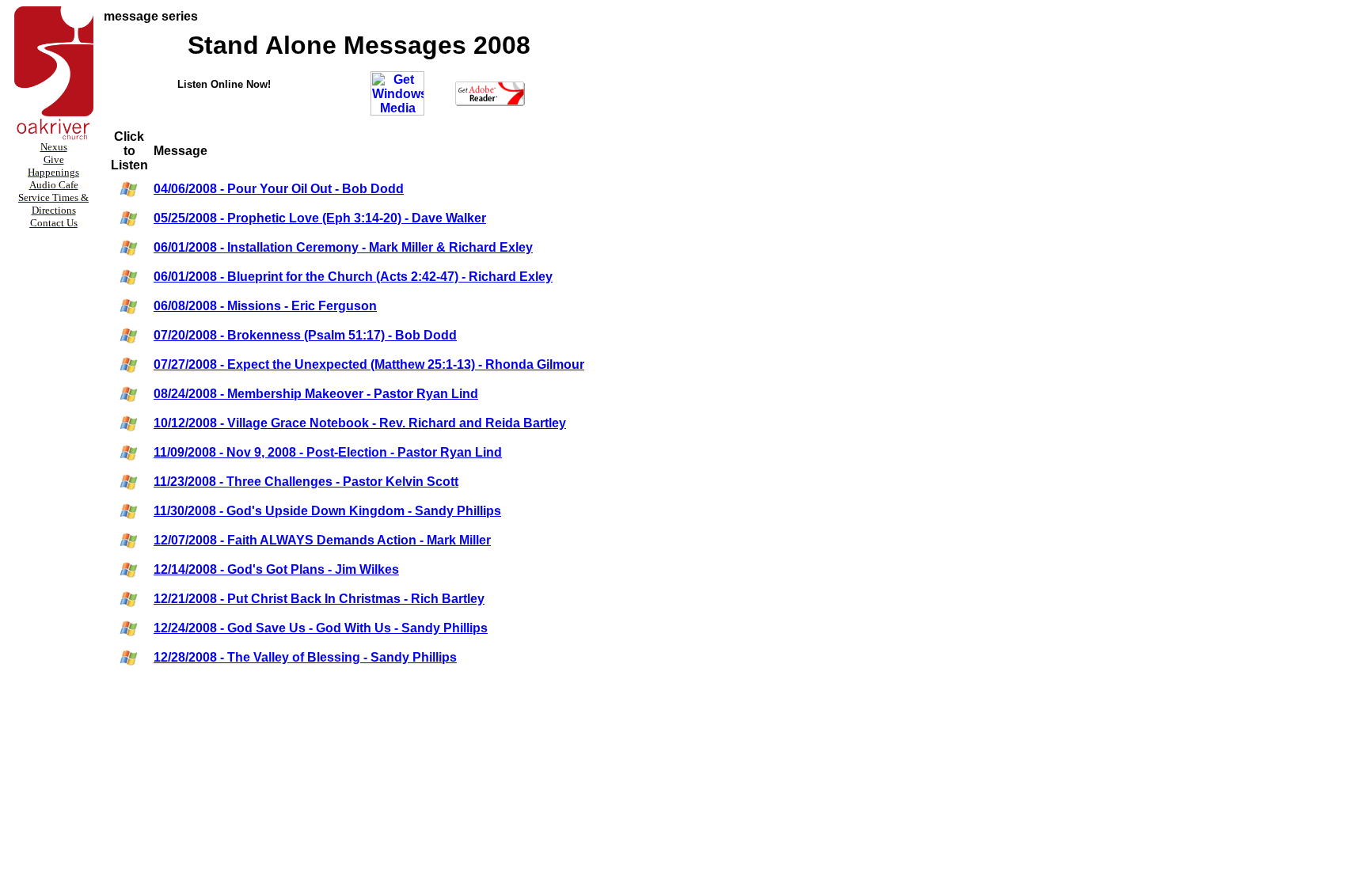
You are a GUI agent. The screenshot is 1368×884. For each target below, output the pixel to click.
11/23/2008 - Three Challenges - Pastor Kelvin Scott (306, 481)
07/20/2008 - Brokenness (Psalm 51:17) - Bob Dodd (305, 335)
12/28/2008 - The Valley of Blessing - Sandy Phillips (305, 657)
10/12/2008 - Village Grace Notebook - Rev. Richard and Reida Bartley (360, 423)
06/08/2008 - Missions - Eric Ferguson (265, 306)
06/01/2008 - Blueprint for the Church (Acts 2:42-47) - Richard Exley (353, 276)
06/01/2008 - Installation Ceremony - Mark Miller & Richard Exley (343, 247)
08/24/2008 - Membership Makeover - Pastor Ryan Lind (316, 393)
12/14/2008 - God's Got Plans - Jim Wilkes (276, 569)
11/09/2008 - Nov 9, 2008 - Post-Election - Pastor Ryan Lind (328, 452)
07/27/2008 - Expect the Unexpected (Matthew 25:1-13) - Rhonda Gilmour (369, 364)
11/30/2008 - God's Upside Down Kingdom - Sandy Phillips (327, 511)
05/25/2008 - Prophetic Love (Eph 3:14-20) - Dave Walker (320, 218)
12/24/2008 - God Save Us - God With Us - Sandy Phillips (321, 628)
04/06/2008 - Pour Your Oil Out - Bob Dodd (279, 188)
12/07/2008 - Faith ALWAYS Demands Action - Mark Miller (322, 540)
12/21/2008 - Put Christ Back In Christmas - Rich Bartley (319, 598)
